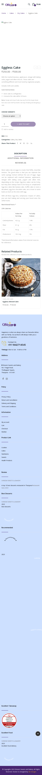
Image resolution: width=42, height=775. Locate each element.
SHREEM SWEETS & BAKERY (11, 481)
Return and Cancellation (9, 400)
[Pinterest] (24, 143)
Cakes (12, 13)
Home (4, 13)
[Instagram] (6, 378)
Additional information (20, 158)
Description (20, 153)
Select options (3, 305)
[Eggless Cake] (21, 40)
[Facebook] (17, 143)
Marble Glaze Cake (39, 67)
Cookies (4, 447)
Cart (3, 425)
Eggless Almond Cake (11, 302)
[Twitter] (20, 143)
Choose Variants (8, 112)
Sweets (4, 457)
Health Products (7, 460)
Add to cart (24, 124)
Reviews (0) (20, 163)
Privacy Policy (6, 397)
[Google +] (28, 143)
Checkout (5, 429)
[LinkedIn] (31, 143)
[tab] (20, 154)
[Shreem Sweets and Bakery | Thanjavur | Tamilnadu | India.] (11, 4)
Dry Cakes (21, 13)
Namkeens (5, 454)
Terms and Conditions (9, 406)
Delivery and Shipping (9, 403)
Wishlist (4, 432)
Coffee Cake (35, 67)
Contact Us (12, 342)
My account (5, 422)
